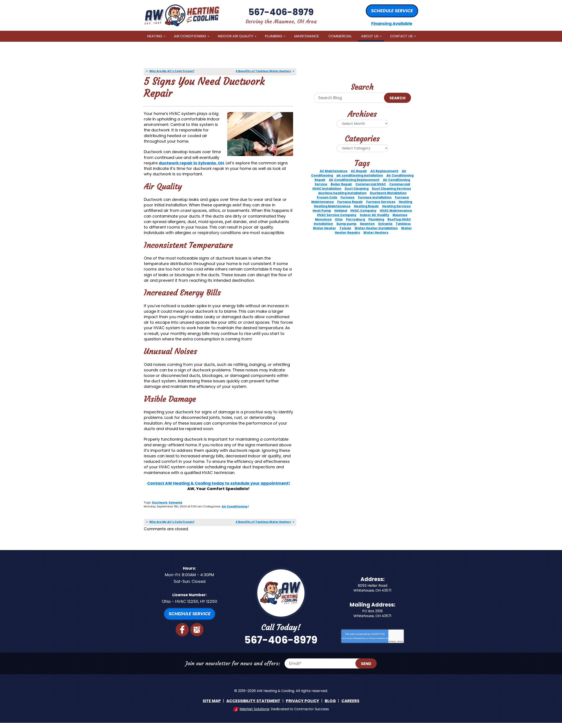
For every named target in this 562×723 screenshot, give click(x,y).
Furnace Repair (350, 202)
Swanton (367, 224)
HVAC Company (363, 210)
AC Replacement (384, 171)
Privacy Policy (359, 638)
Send (366, 663)
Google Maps (197, 629)
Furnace (347, 197)
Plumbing (376, 219)
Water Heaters (375, 232)
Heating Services (396, 206)
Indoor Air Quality (374, 215)
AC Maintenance (334, 171)
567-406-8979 (281, 12)
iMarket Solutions (254, 709)
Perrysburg (355, 219)
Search (397, 98)
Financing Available (391, 23)
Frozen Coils (327, 197)
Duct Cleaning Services (391, 188)
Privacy (392, 641)
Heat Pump (322, 210)
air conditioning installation (359, 175)
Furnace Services (380, 202)
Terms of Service (377, 638)
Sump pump (346, 224)
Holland (340, 210)
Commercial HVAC (370, 184)
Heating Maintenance (332, 206)
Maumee (400, 215)
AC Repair (359, 171)
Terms (400, 641)
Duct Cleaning (357, 188)
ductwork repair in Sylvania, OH (191, 163)
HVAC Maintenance (396, 210)
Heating (405, 202)
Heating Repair (366, 206)
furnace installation (375, 197)
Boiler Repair (341, 184)
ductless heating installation (342, 193)
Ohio (339, 219)
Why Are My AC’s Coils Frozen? (172, 71)
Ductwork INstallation (388, 193)
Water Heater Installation (376, 228)
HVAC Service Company (337, 215)
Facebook (182, 629)
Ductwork (159, 502)
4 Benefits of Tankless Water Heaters (263, 71)
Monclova (323, 219)
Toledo (345, 228)
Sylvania (175, 502)
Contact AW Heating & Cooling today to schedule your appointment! (218, 483)
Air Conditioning (234, 506)
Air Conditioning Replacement (354, 180)
